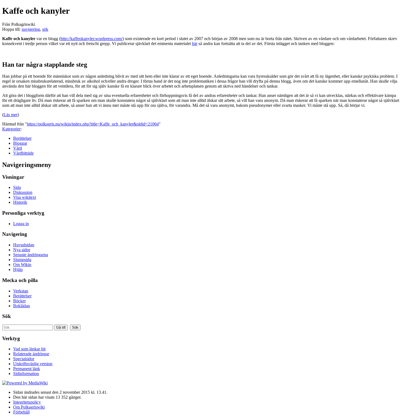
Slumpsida (22, 259)
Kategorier (11, 129)
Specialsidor (23, 358)
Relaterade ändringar (31, 353)
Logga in (21, 223)
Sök (6, 316)
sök (45, 29)
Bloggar (20, 143)
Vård (17, 148)
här (194, 43)
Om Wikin (22, 264)
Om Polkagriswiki (29, 407)
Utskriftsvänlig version (32, 363)
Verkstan (20, 291)
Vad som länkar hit (29, 349)
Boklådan (21, 305)
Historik (20, 202)
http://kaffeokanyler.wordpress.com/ (92, 38)
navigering (31, 29)
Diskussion (22, 192)
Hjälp (18, 269)
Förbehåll (21, 412)
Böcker (19, 300)
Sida (17, 187)
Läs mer (11, 114)
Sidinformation (26, 373)
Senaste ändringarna (30, 254)
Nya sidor (21, 249)
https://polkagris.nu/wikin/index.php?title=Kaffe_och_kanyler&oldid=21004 (93, 124)
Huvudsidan (23, 244)
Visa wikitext (24, 197)
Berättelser (22, 138)
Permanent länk (26, 368)
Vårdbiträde (23, 153)
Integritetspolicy (27, 402)
